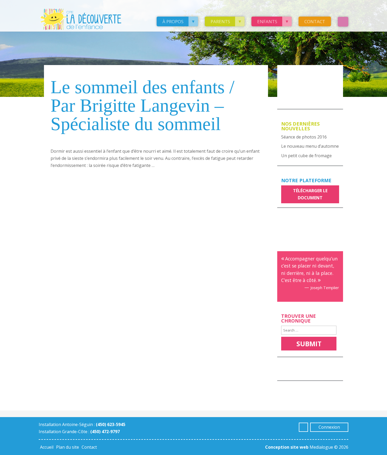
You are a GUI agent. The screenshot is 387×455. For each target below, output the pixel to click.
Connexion (329, 427)
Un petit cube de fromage (306, 156)
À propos (172, 21)
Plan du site (67, 447)
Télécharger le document (310, 194)
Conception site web (287, 447)
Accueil (46, 447)
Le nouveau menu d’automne (310, 146)
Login (343, 22)
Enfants (267, 21)
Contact (314, 21)
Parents (220, 21)
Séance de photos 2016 (304, 137)
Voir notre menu (303, 72)
